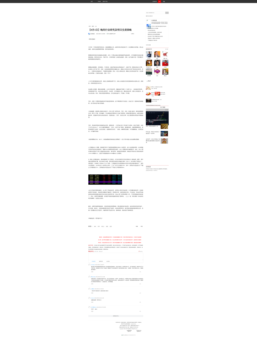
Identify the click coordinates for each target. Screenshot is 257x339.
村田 (99, 226)
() (140, 271)
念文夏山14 (94, 307)
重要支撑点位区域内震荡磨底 (154, 34)
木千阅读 (154, 168)
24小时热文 (149, 81)
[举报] (142, 272)
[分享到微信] (139, 34)
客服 (164, 1)
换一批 (167, 49)
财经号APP (112, 33)
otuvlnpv (93, 264)
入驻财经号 (154, 1)
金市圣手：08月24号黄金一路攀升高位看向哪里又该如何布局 (153, 141)
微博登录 (101, 261)
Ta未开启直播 (148, 44)
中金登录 (93, 261)
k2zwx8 (93, 298)
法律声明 (135, 322)
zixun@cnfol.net (133, 323)
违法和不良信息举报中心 (138, 331)
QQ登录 (108, 261)
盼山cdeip (93, 276)
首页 (92, 1)
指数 (107, 226)
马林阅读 (147, 168)
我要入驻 (147, 16)
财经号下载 (105, 1)
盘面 (111, 226)
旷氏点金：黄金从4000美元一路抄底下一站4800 (153, 132)
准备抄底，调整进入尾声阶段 (154, 38)
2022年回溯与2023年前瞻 (153, 28)
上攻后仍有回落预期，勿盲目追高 (155, 32)
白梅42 (92, 288)
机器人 (102, 226)
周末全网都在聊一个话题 (152, 94)
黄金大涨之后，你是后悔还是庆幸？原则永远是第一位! (153, 125)
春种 (95, 226)
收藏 (137, 226)
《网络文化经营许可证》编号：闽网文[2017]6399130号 (128, 327)
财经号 (92, 15)
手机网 (99, 1)
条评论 (140, 251)
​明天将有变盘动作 (151, 30)
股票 (93, 26)
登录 (159, 1)
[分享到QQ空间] (142, 34)
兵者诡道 (92, 33)
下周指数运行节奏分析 (152, 40)
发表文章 (151, 16)
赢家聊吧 (160, 168)
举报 (142, 226)
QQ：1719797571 (154, 170)
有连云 (157, 168)
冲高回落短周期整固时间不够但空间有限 (153, 105)
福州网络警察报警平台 (129, 331)
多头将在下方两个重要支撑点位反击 (155, 36)
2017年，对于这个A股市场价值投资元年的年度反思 (158, 26)
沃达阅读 (151, 168)
